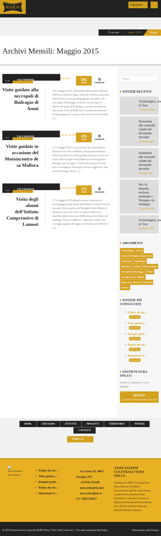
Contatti (84, 430)
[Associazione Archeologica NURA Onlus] (13, 11)
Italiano (136, 5)
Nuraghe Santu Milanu (133, 277)
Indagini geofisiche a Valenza (138, 334)
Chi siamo (48, 423)
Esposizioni (140, 261)
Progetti (93, 423)
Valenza (125, 287)
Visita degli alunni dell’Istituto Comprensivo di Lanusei (22, 212)
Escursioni (25, 79)
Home (131, 32)
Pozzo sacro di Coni (131, 282)
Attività (71, 423)
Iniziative (125, 266)
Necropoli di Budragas (132, 271)
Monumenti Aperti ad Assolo (138, 355)
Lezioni (136, 266)
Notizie (149, 271)
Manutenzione (150, 266)
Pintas (104, 530)
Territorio (116, 423)
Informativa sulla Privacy (145, 530)
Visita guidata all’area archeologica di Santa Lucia (138, 323)
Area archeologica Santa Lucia (136, 255)
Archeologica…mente (132, 250)
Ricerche (147, 282)
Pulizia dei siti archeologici (138, 312)
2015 (139, 32)
